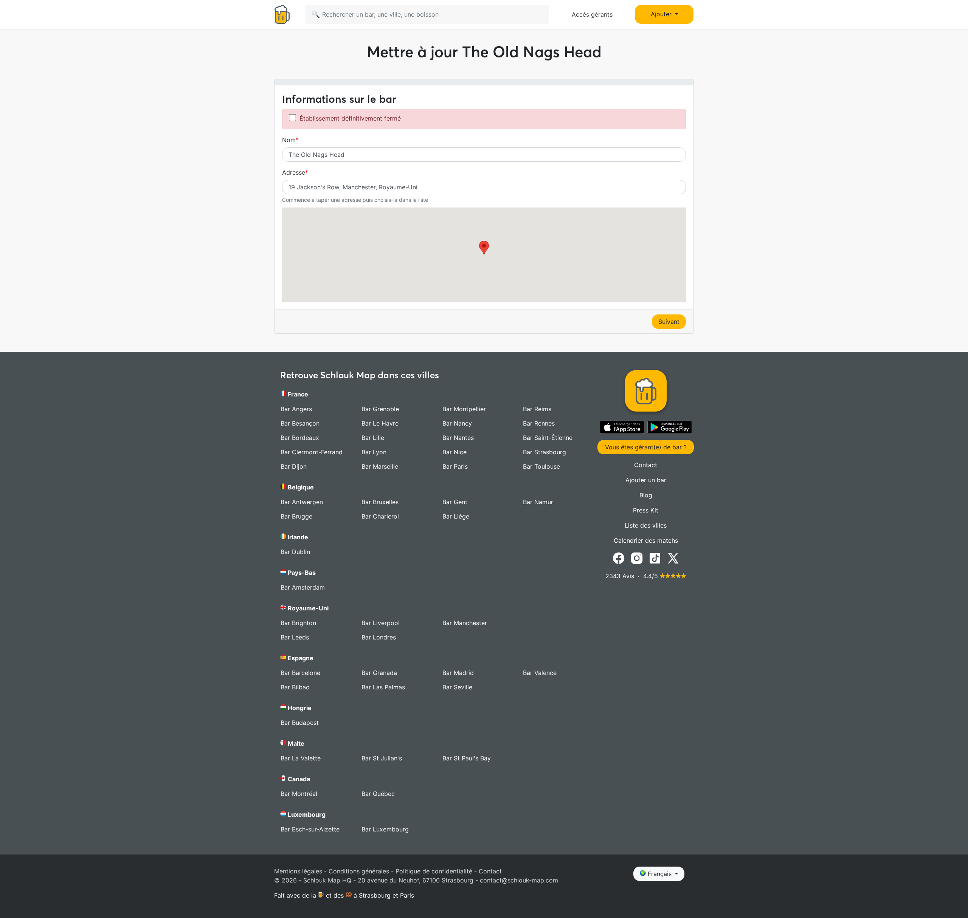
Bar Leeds (295, 637)
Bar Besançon (300, 423)
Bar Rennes (539, 423)
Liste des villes (646, 525)
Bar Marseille (379, 466)
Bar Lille (372, 437)
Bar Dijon (294, 466)
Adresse (293, 172)
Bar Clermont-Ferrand (312, 452)
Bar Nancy (457, 423)
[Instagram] (637, 557)
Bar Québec (378, 793)
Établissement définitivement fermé (350, 118)
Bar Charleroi (380, 516)
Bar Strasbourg (544, 452)
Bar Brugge (296, 516)
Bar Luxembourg (385, 829)
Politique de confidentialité (434, 871)
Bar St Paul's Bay (466, 758)
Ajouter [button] (662, 14)
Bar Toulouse (541, 466)
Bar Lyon (373, 452)
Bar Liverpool (380, 623)
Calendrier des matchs (646, 540)
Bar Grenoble (380, 409)
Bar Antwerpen (302, 502)
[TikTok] (655, 557)
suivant (668, 321)
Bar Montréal (299, 793)
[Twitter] (673, 557)
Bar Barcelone (300, 673)
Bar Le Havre (380, 423)
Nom (289, 140)
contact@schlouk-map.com (519, 880)
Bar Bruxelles (380, 502)
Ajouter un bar (645, 480)
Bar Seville (457, 687)
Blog (645, 495)
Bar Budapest (300, 722)
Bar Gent (454, 502)
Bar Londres (378, 637)
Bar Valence (540, 673)
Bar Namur (538, 502)
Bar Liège (455, 516)
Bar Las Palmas (383, 687)
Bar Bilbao (295, 687)
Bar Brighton (298, 623)
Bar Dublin (295, 552)
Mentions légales (298, 871)
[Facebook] (618, 557)
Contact (645, 465)
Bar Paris (455, 466)
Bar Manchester (464, 623)
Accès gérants (592, 14)
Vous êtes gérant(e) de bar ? (646, 447)
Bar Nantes (458, 437)
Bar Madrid (458, 673)
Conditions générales (359, 871)
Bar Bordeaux (300, 437)
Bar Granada (379, 673)
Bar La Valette (301, 758)
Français (659, 874)
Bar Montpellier (464, 409)
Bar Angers (296, 409)
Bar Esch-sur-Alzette (310, 829)
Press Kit (645, 510)
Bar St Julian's (381, 758)
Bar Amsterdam (303, 587)
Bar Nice (454, 452)
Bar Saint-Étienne (547, 437)
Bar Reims (537, 409)
